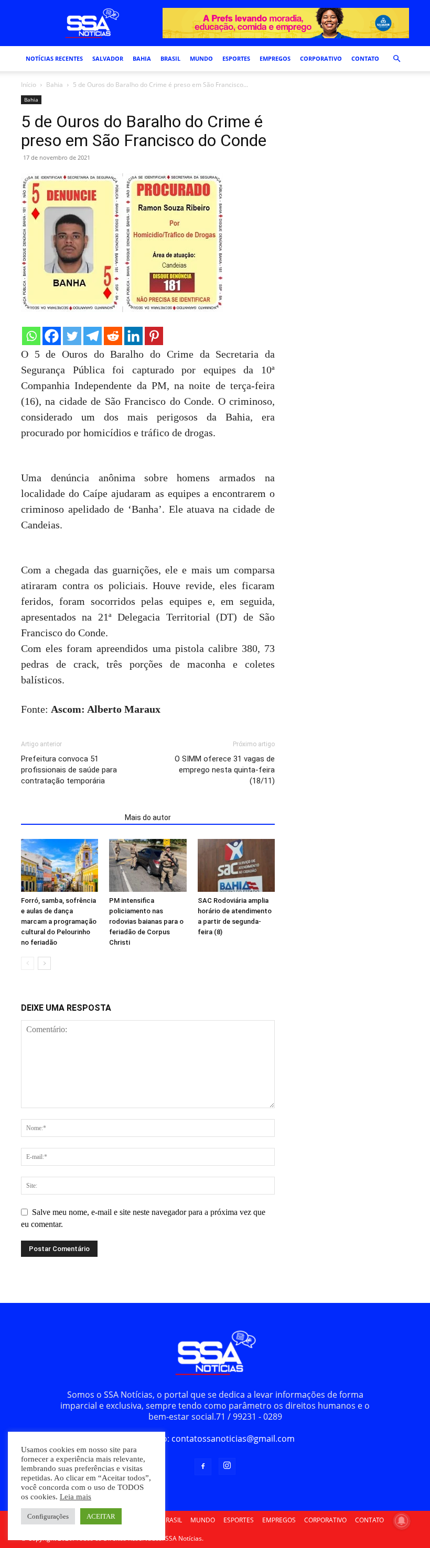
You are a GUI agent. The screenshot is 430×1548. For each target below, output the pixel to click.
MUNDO (201, 58)
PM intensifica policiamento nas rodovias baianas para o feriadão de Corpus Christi (146, 921)
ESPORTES (236, 58)
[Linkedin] (133, 336)
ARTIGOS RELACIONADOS (69, 817)
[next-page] (44, 963)
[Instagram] (227, 1466)
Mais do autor (148, 817)
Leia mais (75, 1496)
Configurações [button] (48, 1516)
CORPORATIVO (321, 58)
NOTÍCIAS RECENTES (54, 58)
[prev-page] (27, 963)
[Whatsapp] (31, 336)
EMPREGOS (275, 58)
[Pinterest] (154, 336)
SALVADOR (107, 58)
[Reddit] (113, 336)
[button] (396, 58)
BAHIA (142, 58)
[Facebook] (51, 336)
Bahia (54, 84)
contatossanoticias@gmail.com (233, 1438)
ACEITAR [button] (101, 1516)
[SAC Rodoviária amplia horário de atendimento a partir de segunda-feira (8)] (236, 865)
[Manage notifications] (401, 1520)
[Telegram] (92, 336)
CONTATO (365, 58)
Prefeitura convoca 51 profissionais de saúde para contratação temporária (69, 770)
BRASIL (170, 58)
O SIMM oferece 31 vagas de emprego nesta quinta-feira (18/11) (225, 770)
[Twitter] (72, 336)
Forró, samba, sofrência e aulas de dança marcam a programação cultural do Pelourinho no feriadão (58, 921)
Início (28, 84)
